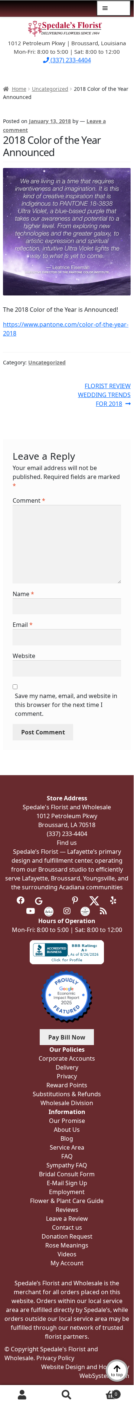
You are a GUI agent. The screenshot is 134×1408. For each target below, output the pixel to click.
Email (23, 625)
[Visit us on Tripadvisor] (57, 900)
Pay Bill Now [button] (66, 1037)
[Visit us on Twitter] (94, 900)
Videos (67, 1254)
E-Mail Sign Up (67, 1183)
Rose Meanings (66, 1245)
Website (24, 656)
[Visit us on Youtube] (30, 911)
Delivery (67, 1067)
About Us (67, 1130)
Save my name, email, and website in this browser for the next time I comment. (66, 705)
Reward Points (66, 1085)
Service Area (67, 1147)
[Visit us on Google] (38, 900)
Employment (67, 1192)
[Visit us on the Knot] (48, 911)
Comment (29, 500)
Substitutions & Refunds (67, 1094)
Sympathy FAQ (66, 1165)
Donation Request (67, 1236)
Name (23, 594)
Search (67, 1394)
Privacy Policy (55, 1358)
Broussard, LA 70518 (66, 825)
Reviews (67, 1210)
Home (19, 88)
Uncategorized (50, 88)
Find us (67, 843)
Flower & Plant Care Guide (67, 1201)
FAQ (67, 1156)
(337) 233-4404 (70, 60)
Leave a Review (67, 1218)
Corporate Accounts (67, 1058)
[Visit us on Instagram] (67, 911)
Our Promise (67, 1121)
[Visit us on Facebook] (20, 900)
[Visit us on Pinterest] (75, 900)
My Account (22, 1394)
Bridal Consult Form (67, 1174)
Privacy (67, 1076)
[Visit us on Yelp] (113, 900)
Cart (103, 1391)
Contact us (67, 1227)
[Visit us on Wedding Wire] (85, 911)
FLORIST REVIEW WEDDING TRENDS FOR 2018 (104, 394)
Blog (67, 1138)
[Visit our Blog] (103, 911)
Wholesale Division (66, 1103)
